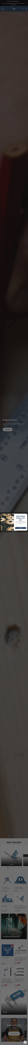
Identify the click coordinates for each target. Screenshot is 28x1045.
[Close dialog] (26, 514)
